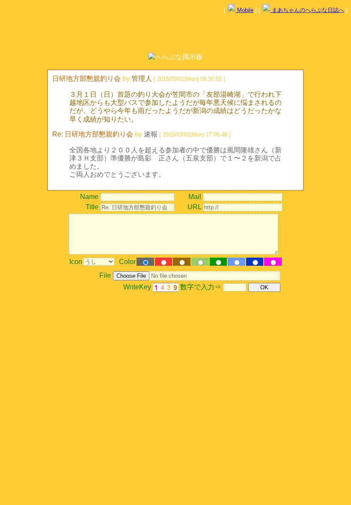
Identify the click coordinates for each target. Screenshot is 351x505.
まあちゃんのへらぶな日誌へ (307, 10)
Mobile (244, 10)
